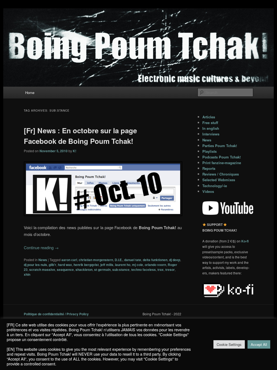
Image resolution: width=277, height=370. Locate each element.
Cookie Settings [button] (229, 344)
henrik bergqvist (86, 264)
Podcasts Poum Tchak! (221, 157)
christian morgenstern (96, 259)
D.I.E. (119, 259)
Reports (208, 168)
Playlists (209, 151)
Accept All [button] (259, 344)
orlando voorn (155, 264)
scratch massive (42, 269)
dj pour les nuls (35, 264)
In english (210, 128)
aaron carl (69, 259)
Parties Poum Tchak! (219, 145)
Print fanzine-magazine (221, 162)
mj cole (137, 264)
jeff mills (106, 264)
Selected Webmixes (218, 179)
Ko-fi (245, 241)
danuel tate (132, 259)
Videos (208, 191)
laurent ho (122, 264)
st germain (102, 269)
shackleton (84, 269)
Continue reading (41, 247)
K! (74, 150)
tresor (170, 269)
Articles (208, 116)
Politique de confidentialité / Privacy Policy (56, 313)
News (42, 259)
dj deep (174, 259)
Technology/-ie (214, 185)
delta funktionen (155, 259)
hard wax (65, 264)
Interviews (210, 134)
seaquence (65, 269)
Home (29, 92)
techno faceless (143, 269)
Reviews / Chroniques (220, 174)
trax (160, 269)
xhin (27, 274)
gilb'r (52, 264)
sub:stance (121, 269)
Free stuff (210, 122)
